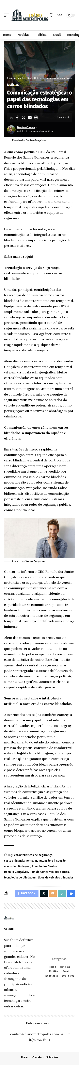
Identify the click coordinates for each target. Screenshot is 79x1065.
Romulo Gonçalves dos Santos (49, 872)
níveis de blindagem (17, 866)
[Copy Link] (62, 893)
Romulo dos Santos (44, 866)
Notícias (13, 84)
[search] (51, 15)
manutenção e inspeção (50, 860)
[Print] (36, 117)
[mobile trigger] (7, 15)
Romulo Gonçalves (16, 872)
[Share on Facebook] (17, 117)
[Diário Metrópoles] (30, 15)
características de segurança (33, 855)
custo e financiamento (18, 860)
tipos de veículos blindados (56, 877)
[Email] (29, 117)
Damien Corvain (26, 127)
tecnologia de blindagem (20, 877)
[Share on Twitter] (23, 117)
